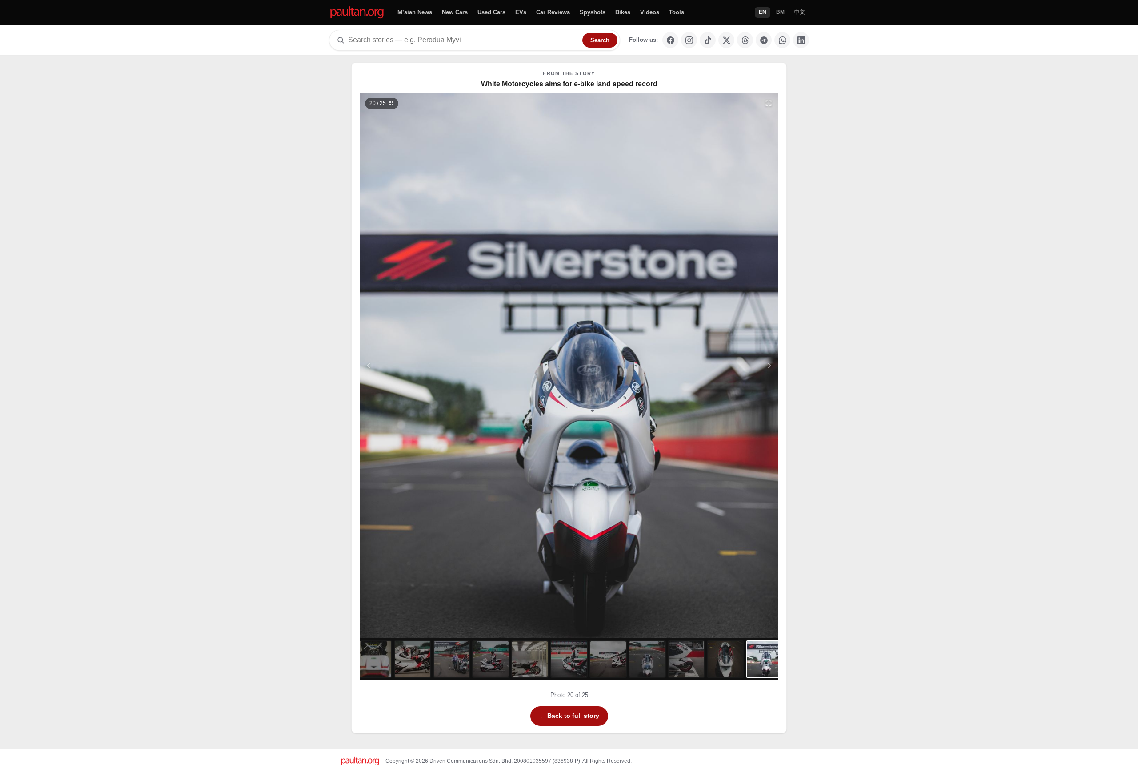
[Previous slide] (412, 365)
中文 (799, 12)
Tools (676, 12)
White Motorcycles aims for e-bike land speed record (569, 84)
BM (780, 12)
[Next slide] (726, 365)
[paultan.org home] (357, 13)
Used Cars (491, 12)
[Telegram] (764, 40)
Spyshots (592, 12)
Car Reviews (553, 12)
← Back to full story (569, 715)
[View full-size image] (768, 103)
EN (762, 12)
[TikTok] (708, 40)
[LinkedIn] (801, 40)
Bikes (622, 12)
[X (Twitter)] (726, 40)
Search (599, 40)
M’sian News (414, 12)
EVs (520, 12)
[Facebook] (670, 40)
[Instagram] (689, 40)
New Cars (455, 12)
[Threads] (745, 40)
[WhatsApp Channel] (782, 40)
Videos (649, 12)
